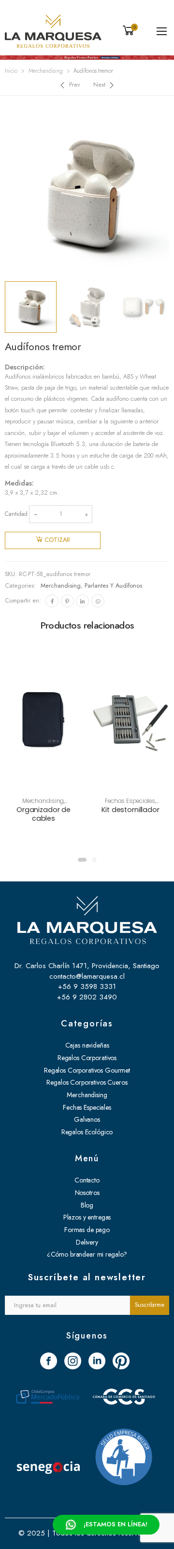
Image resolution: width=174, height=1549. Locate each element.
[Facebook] (51, 600)
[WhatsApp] (97, 600)
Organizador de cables (43, 814)
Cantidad (16, 514)
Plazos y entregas (87, 1217)
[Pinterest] (67, 600)
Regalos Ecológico (87, 1132)
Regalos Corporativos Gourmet (87, 1070)
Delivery (87, 1242)
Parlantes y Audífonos (113, 585)
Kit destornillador (130, 809)
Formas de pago (87, 1229)
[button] (82, 859)
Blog (87, 1205)
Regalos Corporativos (87, 1058)
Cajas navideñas (87, 1045)
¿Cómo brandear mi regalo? (87, 1254)
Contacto (87, 1180)
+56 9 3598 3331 (87, 986)
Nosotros (87, 1192)
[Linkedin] (82, 600)
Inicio (11, 71)
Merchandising (46, 71)
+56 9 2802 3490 (87, 997)
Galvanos (87, 1119)
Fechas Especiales (130, 801)
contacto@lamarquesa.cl (87, 976)
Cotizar (57, 540)
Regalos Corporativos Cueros (86, 1082)
